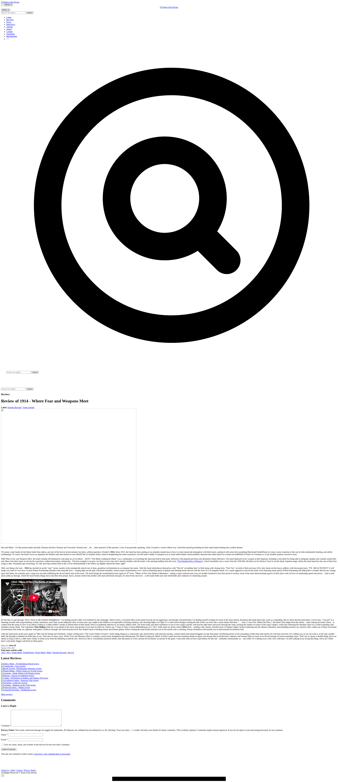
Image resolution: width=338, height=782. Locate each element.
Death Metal (17, 652)
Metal (48, 652)
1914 (3, 652)
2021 (8, 652)
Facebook (10, 34)
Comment (6, 726)
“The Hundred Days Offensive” (190, 561)
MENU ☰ (8, 5)
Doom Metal (40, 652)
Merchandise (11, 36)
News (8, 22)
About (9, 29)
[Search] (2, 4)
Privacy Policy (30, 770)
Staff (13, 770)
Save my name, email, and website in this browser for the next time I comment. (37, 744)
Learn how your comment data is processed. (52, 754)
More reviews (7, 694)
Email (4, 739)
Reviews (10, 20)
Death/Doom (28, 652)
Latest (8, 17)
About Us (5, 770)
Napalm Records (14, 407)
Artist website (28, 407)
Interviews (10, 24)
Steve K (70, 652)
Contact (9, 31)
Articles (9, 27)
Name (4, 735)
